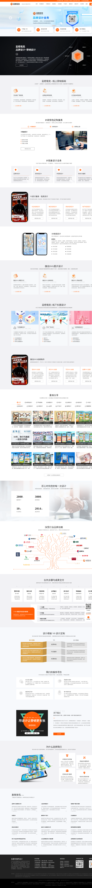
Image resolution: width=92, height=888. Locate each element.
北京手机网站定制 (48, 883)
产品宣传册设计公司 (38, 864)
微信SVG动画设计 (57, 362)
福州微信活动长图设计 (51, 882)
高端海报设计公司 (18, 883)
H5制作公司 (37, 882)
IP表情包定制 (51, 120)
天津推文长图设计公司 (74, 883)
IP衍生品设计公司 (32, 882)
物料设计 (71, 3)
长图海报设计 (79, 327)
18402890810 (66, 861)
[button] (10, 18)
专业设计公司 (44, 674)
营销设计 (71, 0)
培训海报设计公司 (38, 867)
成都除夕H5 (59, 875)
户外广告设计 (50, 327)
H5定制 (80, 883)
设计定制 (60, 633)
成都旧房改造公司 (44, 862)
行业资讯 (82, 3)
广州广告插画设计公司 (26, 876)
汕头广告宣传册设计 (52, 875)
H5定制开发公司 (29, 883)
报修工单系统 (43, 864)
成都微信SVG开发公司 (35, 875)
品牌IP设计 (16, 173)
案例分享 (76, 3)
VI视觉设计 (48, 3)
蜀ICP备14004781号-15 (65, 880)
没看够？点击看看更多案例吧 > (54, 475)
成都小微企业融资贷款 (44, 860)
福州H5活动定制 (51, 862)
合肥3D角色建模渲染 (36, 883)
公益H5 (49, 864)
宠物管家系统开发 (86, 875)
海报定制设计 (73, 720)
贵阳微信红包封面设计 (69, 882)
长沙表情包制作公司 (38, 865)
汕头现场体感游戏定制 (85, 883)
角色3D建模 (81, 173)
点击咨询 (59, 733)
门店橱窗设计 (21, 327)
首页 (37, 3)
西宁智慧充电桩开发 (52, 873)
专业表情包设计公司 (46, 582)
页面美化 (71, 606)
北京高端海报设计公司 (44, 875)
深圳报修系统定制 (44, 867)
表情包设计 (38, 173)
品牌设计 (67, 0)
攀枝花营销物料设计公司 (43, 882)
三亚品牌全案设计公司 (38, 862)
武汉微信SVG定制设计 (67, 873)
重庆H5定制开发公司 (51, 867)
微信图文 (54, 3)
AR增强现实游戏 (24, 883)
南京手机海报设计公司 (77, 873)
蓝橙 (87, 3)
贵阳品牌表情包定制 (19, 875)
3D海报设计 (56, 234)
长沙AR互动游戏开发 (37, 873)
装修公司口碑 (43, 865)
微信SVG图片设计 (54, 266)
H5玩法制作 (57, 882)
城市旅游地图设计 (25, 882)
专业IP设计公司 (19, 882)
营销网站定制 (75, 882)
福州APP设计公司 (18, 876)
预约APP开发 (63, 875)
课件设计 (62, 723)
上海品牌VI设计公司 (19, 873)
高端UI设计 (67, 529)
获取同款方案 (28, 148)
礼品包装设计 (36, 206)
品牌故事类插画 (47, 95)
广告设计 (65, 3)
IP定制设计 (79, 720)
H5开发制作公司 (68, 883)
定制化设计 (65, 774)
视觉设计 (69, 488)
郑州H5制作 (44, 873)
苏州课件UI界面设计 (38, 860)
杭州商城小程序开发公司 (71, 875)
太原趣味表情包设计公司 (82, 882)
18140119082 (86, 0)
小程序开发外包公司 (48, 885)
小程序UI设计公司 (62, 882)
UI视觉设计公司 (54, 885)
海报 (25, 717)
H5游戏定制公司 (85, 873)
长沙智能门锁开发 (79, 875)
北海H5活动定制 (59, 873)
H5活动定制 (50, 860)
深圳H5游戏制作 (51, 865)
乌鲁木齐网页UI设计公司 (61, 883)
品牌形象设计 (24, 59)
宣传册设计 (41, 3)
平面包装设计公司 (60, 885)
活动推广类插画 (18, 95)
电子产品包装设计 (52, 199)
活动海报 (60, 3)
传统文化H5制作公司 (27, 875)
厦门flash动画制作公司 (28, 873)
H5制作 (65, 885)
